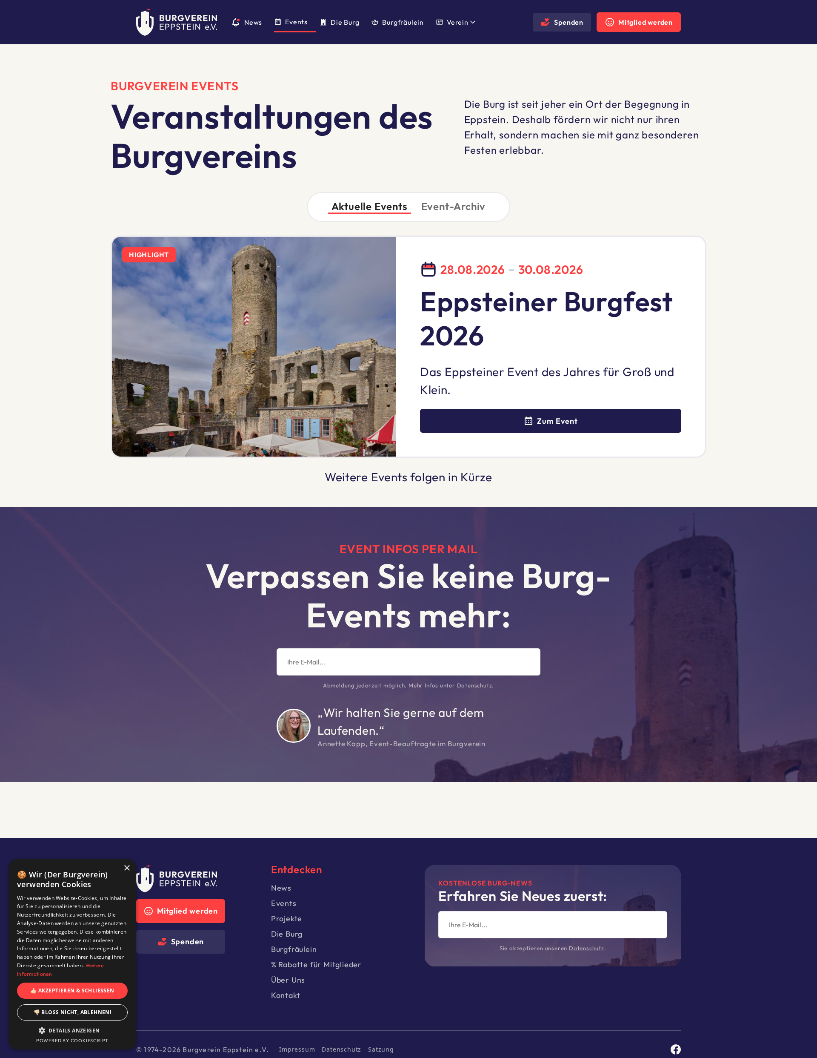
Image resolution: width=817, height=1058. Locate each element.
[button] (460, 22)
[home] (176, 22)
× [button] (126, 868)
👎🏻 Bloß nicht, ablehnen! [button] (72, 1012)
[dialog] (72, 954)
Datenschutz (474, 685)
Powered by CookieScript (72, 1041)
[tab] (369, 207)
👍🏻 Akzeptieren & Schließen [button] (72, 990)
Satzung (381, 1049)
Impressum (297, 1049)
